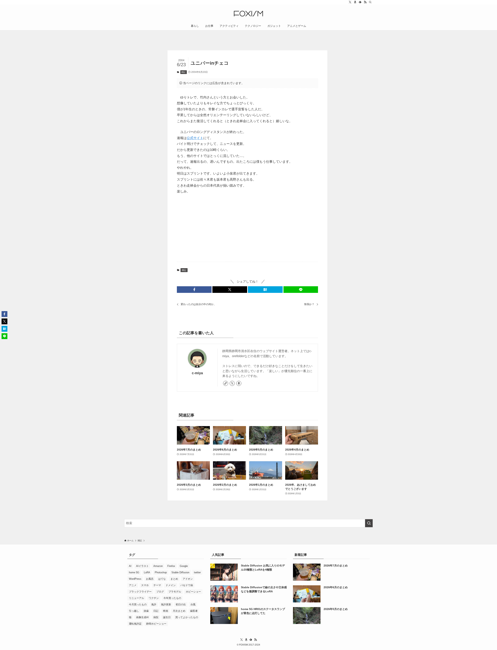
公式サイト (195, 138)
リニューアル (136, 598)
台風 (192, 604)
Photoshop (161, 572)
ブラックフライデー (140, 591)
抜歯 (146, 610)
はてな (162, 578)
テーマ (157, 585)
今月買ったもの (138, 604)
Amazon (158, 566)
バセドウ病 (186, 585)
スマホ (145, 585)
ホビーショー (193, 591)
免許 (153, 604)
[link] (225, 383)
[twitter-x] (350, 2)
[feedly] (360, 2)
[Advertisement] (247, 228)
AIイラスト (142, 566)
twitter (197, 572)
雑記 (183, 72)
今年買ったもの (172, 598)
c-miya (197, 373)
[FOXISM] (248, 13)
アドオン (188, 578)
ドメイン (171, 585)
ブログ (160, 591)
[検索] (370, 2)
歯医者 (194, 610)
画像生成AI (142, 617)
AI (130, 566)
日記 (155, 610)
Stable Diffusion (180, 572)
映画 (165, 610)
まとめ (174, 578)
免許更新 (166, 604)
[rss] (365, 2)
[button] (194, 289)
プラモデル (175, 591)
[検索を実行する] (369, 523)
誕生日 (167, 617)
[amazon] (355, 2)
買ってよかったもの (186, 617)
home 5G (134, 572)
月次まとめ (179, 610)
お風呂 (150, 578)
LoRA (147, 572)
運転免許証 (135, 623)
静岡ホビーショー (156, 623)
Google (184, 566)
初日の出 (181, 604)
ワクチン (154, 598)
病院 (155, 617)
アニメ (132, 585)
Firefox (171, 566)
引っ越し (134, 610)
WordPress (135, 578)
